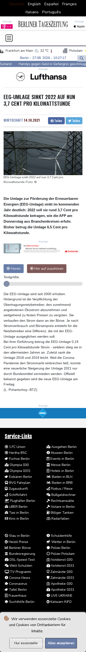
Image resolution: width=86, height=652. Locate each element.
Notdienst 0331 (62, 565)
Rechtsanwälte (62, 501)
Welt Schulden (20, 565)
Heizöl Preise (18, 542)
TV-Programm (20, 572)
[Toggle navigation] (9, 38)
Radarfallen (59, 518)
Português (51, 12)
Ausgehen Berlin (63, 447)
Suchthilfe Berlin (21, 601)
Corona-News (19, 577)
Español (51, 4)
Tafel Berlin (17, 589)
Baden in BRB (62, 482)
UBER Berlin (17, 506)
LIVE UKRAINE (61, 595)
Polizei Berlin (60, 548)
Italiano (32, 12)
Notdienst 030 (61, 559)
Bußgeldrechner (63, 495)
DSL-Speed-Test (22, 559)
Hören (15, 268)
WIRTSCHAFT (13, 120)
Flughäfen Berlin (22, 501)
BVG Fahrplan (19, 482)
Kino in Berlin (18, 518)
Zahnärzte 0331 (61, 577)
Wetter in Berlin (62, 542)
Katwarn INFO (60, 601)
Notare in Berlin (62, 506)
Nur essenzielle (26, 643)
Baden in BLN (61, 477)
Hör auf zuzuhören (48, 268)
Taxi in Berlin (18, 512)
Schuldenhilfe (61, 535)
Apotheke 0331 (62, 589)
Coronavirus (17, 583)
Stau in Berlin (19, 535)
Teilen (58, 121)
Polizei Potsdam (62, 553)
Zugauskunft (18, 488)
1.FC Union (16, 447)
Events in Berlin (61, 458)
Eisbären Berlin (20, 477)
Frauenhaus (17, 595)
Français (69, 4)
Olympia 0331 (20, 471)
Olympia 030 (19, 465)
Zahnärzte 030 (60, 572)
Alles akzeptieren (61, 643)
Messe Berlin (60, 465)
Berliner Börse (19, 548)
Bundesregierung (21, 553)
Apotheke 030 (61, 583)
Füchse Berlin (19, 458)
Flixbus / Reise (61, 488)
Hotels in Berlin (61, 471)
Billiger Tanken (62, 512)
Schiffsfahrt (17, 495)
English (34, 4)
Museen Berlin (61, 453)
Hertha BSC (17, 453)
